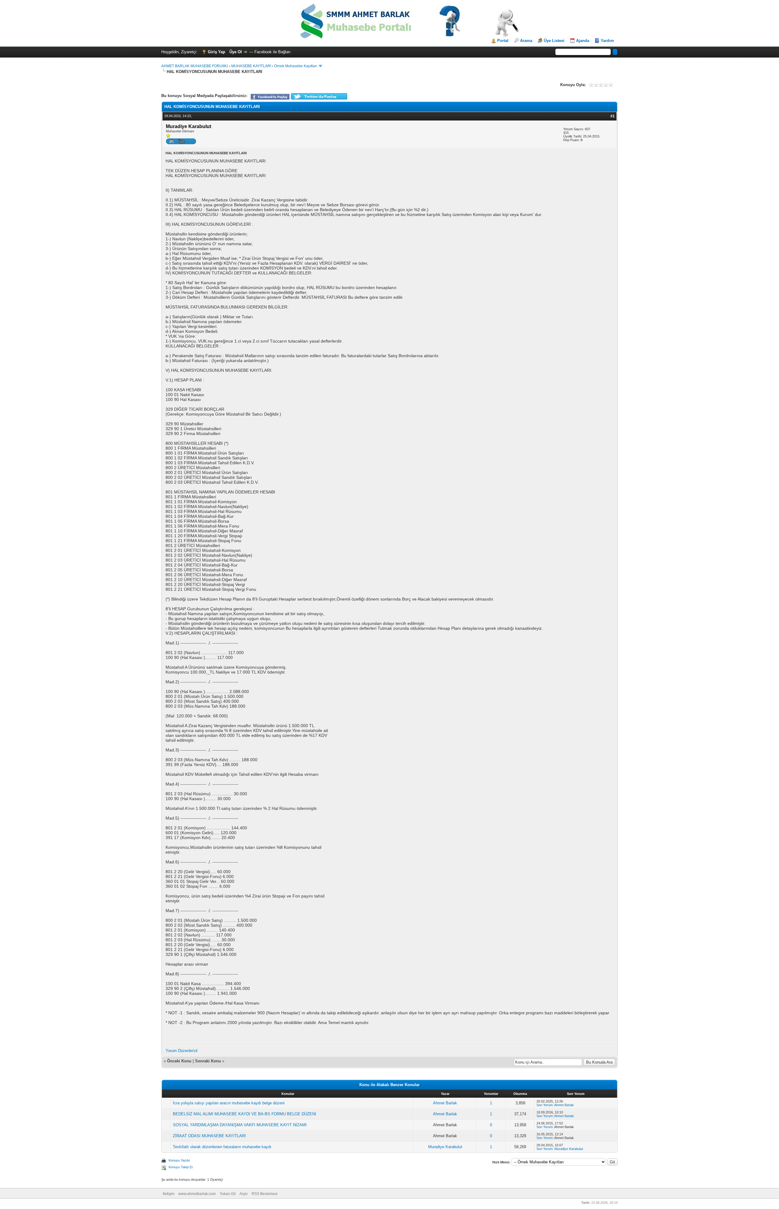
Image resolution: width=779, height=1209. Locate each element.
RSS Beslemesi (265, 1194)
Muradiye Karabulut (445, 1147)
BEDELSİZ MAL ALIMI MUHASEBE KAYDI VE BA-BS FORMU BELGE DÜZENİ (244, 1114)
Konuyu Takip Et (181, 1167)
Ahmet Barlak (445, 1103)
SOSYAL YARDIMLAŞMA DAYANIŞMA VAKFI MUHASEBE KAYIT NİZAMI (240, 1125)
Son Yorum (544, 1105)
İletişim (168, 1194)
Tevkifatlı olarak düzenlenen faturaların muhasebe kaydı (222, 1147)
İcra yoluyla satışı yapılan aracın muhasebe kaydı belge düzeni (229, 1103)
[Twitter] (319, 98)
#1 (612, 116)
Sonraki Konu (208, 1061)
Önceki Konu (179, 1061)
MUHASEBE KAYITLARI (251, 66)
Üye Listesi (554, 40)
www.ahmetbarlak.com (197, 1194)
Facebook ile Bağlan (272, 52)
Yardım (607, 40)
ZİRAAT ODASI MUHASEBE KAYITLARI (209, 1136)
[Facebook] (270, 98)
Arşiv (243, 1194)
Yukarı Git (228, 1194)
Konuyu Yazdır (179, 1160)
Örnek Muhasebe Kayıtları (295, 66)
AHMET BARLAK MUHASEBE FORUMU (194, 66)
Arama (526, 40)
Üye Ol (235, 52)
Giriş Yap (216, 52)
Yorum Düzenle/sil (181, 1050)
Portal (502, 40)
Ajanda (582, 40)
